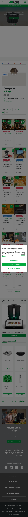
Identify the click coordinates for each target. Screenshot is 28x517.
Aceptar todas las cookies (14, 264)
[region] (14, 258)
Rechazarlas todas (14, 260)
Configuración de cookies (14, 268)
